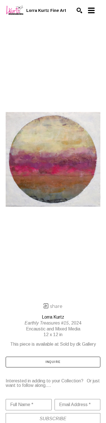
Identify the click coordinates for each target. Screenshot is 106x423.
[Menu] (91, 10)
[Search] (79, 10)
